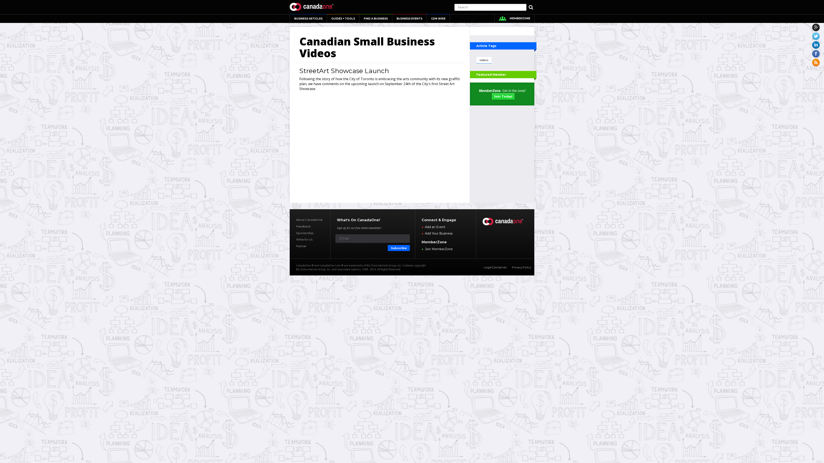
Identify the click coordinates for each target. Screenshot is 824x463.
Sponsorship (305, 233)
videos (484, 60)
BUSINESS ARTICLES (308, 18)
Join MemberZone (439, 249)
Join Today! (503, 96)
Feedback (303, 226)
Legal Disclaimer (495, 267)
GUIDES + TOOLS (343, 18)
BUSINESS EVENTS (409, 18)
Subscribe (399, 248)
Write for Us (304, 239)
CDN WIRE (438, 18)
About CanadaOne (309, 219)
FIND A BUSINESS (376, 18)
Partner (301, 246)
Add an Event (435, 227)
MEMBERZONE (520, 18)
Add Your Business (439, 233)
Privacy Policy (521, 267)
